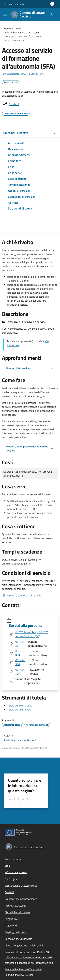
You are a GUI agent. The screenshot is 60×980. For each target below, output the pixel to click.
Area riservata (13, 859)
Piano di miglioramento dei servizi (24, 945)
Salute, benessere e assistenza (22, 32)
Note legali (11, 879)
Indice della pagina (15, 133)
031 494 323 (20, 653)
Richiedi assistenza (15, 906)
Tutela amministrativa (19, 705)
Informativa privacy (16, 872)
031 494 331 (20, 643)
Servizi (19, 28)
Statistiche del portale (17, 912)
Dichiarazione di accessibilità (21, 886)
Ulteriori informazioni (18, 368)
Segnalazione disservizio (18, 939)
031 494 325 (20, 671)
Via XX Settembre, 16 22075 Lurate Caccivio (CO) (31, 634)
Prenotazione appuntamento (21, 899)
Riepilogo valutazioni (16, 932)
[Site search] (53, 14)
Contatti (9, 892)
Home (7, 28)
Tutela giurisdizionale (19, 709)
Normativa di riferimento (16, 113)
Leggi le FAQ (12, 919)
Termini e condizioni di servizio (24, 595)
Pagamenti (11, 925)
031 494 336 (20, 662)
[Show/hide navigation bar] (5, 14)
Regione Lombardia (14, 4)
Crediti (8, 866)
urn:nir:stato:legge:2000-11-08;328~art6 (23, 73)
